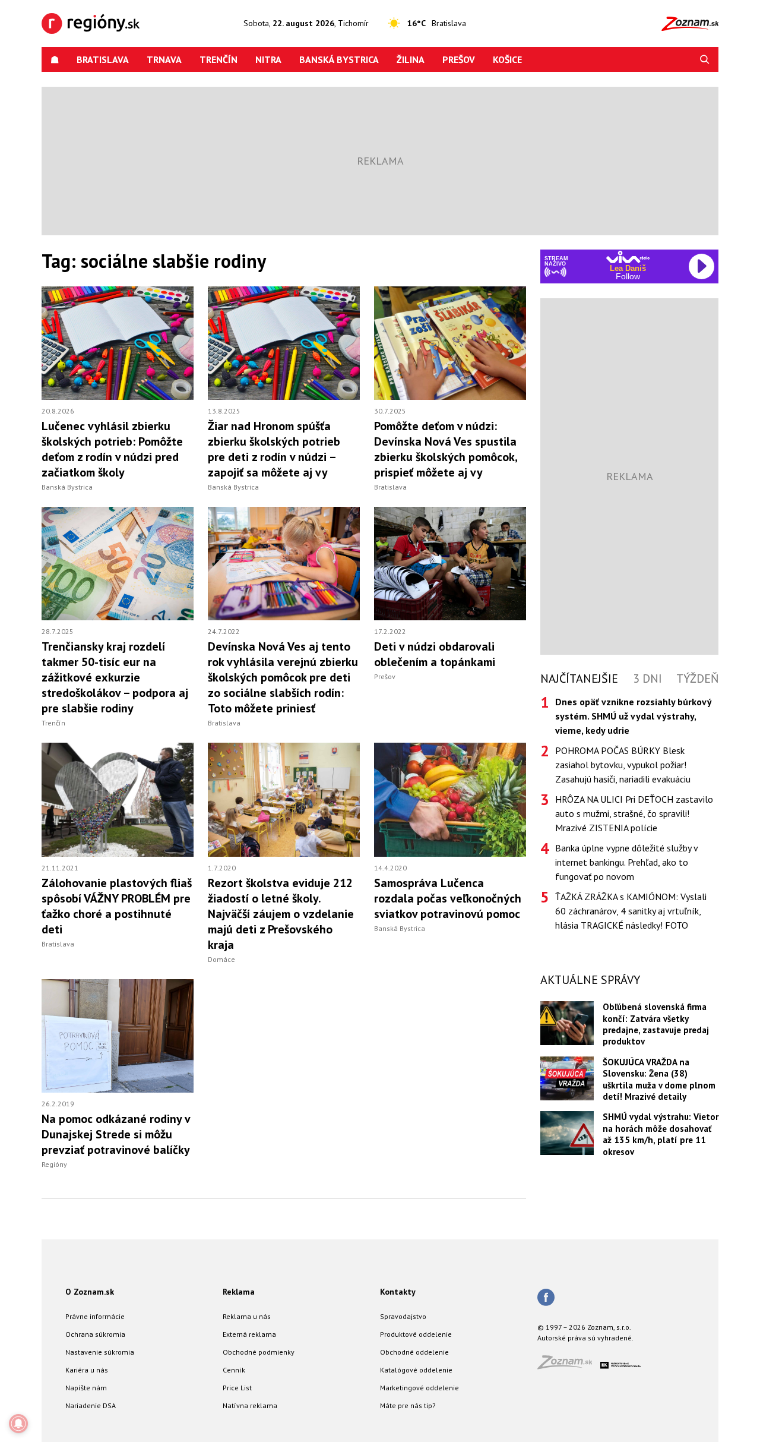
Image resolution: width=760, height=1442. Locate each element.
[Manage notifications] (18, 1423)
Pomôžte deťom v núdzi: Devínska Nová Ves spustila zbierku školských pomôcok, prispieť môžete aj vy (445, 449)
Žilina (411, 59)
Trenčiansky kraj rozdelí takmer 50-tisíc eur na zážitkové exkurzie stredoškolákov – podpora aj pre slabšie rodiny (115, 677)
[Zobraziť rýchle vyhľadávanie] (704, 59)
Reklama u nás (247, 1316)
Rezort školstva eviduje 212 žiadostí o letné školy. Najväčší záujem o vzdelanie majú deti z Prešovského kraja (281, 913)
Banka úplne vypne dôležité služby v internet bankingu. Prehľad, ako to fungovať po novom (626, 862)
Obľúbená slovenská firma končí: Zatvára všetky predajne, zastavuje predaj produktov (656, 1024)
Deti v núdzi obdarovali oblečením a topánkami (434, 654)
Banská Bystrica (339, 59)
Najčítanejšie (579, 678)
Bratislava (103, 59)
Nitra (268, 59)
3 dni (647, 678)
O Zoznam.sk (89, 1291)
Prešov (458, 59)
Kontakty (398, 1291)
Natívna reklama (250, 1405)
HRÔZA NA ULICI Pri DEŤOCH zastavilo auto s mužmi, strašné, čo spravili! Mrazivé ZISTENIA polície (634, 813)
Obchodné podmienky (258, 1352)
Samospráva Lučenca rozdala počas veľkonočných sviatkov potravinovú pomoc (447, 898)
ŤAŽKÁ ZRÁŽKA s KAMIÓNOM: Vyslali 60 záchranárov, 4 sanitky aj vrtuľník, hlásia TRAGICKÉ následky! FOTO (631, 911)
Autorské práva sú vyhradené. (585, 1337)
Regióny (54, 1164)
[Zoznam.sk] (568, 1365)
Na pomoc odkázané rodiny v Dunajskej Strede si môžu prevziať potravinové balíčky (116, 1134)
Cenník (234, 1369)
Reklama (239, 1291)
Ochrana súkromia (95, 1334)
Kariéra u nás (86, 1369)
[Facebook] (546, 1298)
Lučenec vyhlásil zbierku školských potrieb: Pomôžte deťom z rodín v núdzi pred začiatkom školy (112, 449)
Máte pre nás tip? (408, 1405)
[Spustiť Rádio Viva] (628, 257)
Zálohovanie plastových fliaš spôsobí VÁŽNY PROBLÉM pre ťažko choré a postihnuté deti (117, 906)
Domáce (221, 959)
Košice (507, 59)
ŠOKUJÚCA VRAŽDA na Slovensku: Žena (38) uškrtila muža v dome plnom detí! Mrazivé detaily (659, 1079)
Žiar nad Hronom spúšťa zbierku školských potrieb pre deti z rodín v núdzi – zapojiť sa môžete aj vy (274, 449)
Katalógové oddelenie (416, 1369)
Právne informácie (95, 1316)
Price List (237, 1387)
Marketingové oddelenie (419, 1387)
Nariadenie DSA (90, 1405)
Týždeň (697, 678)
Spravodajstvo (403, 1316)
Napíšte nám (86, 1387)
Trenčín (219, 59)
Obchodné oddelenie (414, 1352)
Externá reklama (249, 1334)
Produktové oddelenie (416, 1334)
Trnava (164, 59)
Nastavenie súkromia (99, 1352)
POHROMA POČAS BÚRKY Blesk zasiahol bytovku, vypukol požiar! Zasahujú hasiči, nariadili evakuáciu (623, 764)
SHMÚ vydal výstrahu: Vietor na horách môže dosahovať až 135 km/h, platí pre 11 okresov (660, 1134)
